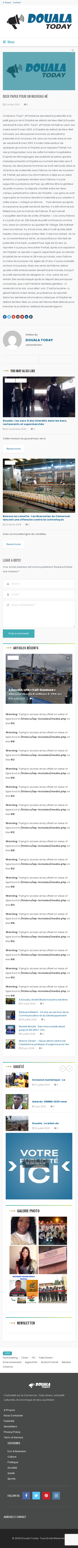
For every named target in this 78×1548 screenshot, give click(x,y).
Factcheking (10, 1357)
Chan (24, 1357)
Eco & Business (17, 1451)
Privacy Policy (12, 1432)
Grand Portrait (49, 1362)
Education (39, 1074)
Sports (12, 1478)
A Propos (7, 2)
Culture (12, 1457)
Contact (17, 2)
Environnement (12, 1362)
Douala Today (39, 340)
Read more (14, 448)
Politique (13, 1462)
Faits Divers (46, 1357)
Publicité (9, 1421)
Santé (11, 1473)
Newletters (10, 1426)
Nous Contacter (13, 1415)
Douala (10, 380)
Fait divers (39, 1117)
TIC (33, 1357)
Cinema (8, 1367)
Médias (37, 1096)
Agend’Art (31, 1362)
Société (21, 380)
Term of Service (13, 1437)
